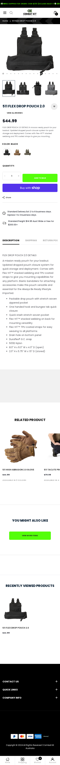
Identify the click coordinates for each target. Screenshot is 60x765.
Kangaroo (17, 152)
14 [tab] (53, 73)
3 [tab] (10, 73)
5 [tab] (18, 73)
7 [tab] (26, 73)
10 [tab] (37, 73)
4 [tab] (14, 73)
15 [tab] (56, 73)
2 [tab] (7, 73)
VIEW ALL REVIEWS (15, 113)
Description (10, 240)
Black (6, 152)
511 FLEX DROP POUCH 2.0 (15, 627)
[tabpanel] (30, 51)
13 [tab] (49, 73)
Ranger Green (27, 152)
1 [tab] (3, 73)
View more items (30, 535)
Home (5, 20)
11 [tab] (41, 73)
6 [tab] (22, 73)
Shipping (31, 240)
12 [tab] (45, 73)
